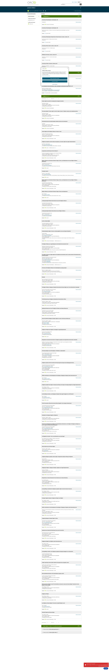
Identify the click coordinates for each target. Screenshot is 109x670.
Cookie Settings (54, 84)
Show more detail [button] (78, 22)
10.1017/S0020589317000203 (48, 522)
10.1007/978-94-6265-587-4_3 (48, 259)
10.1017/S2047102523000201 (48, 165)
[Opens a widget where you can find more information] (105, 668)
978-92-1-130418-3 (46, 323)
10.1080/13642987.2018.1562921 (48, 428)
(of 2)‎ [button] (55, 147)
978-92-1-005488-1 (46, 322)
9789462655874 (48, 260)
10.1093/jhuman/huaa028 (47, 333)
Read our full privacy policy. (46, 75)
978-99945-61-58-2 (48, 344)
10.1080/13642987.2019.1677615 (48, 366)
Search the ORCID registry (63, 4)
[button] (80, 13)
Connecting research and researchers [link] (33, 4)
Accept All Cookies (55, 81)
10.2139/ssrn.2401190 (47, 606)
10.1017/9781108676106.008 (48, 354)
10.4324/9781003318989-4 (47, 174)
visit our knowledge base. (104, 664)
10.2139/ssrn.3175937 (47, 397)
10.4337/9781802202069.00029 (48, 144)
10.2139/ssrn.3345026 (47, 378)
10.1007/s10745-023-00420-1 (48, 235)
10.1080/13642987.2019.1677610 (48, 407)
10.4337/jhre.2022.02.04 (47, 291)
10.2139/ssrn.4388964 (47, 194)
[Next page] (58, 99)
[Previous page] (56, 99)
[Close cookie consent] (67, 68)
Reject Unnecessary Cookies (54, 78)
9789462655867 (48, 261)
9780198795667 (46, 450)
